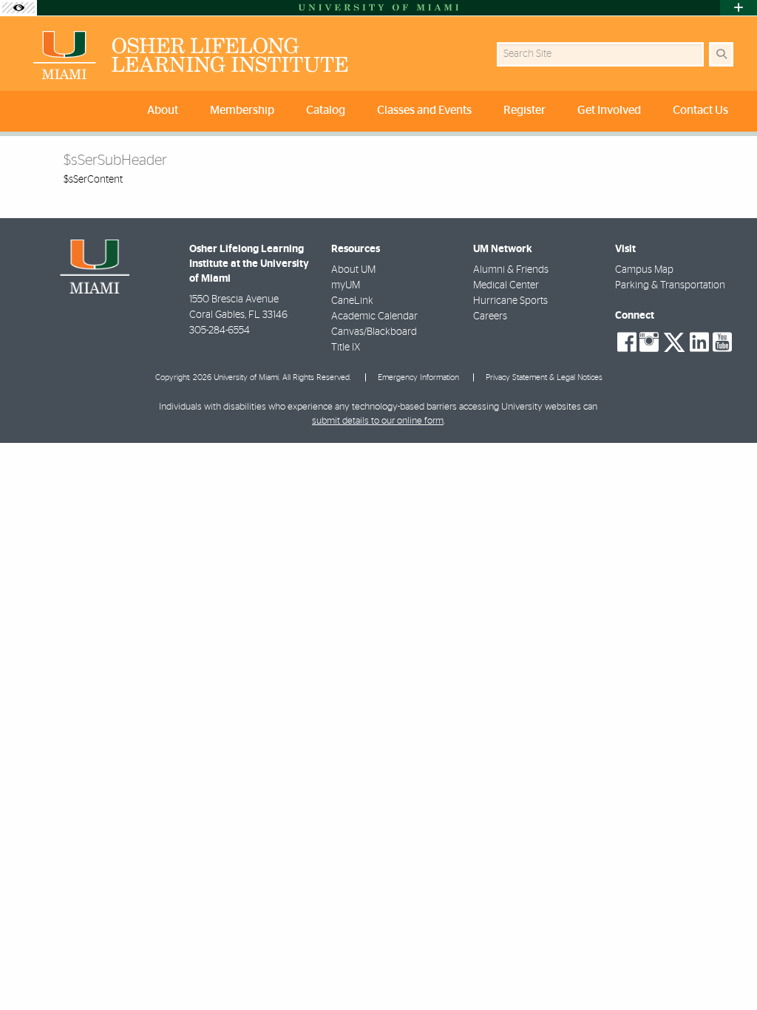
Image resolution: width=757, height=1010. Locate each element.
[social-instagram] (649, 342)
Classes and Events (424, 110)
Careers (490, 316)
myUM (345, 285)
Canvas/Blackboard (374, 332)
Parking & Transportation (670, 285)
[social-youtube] (722, 342)
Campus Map (644, 270)
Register (524, 110)
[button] (724, 968)
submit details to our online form (378, 421)
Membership (242, 110)
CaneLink (352, 301)
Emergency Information (418, 377)
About (162, 110)
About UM (353, 270)
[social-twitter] (674, 341)
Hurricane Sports (510, 301)
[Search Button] (721, 54)
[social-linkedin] (699, 342)
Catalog (325, 110)
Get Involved (609, 110)
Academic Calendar (374, 316)
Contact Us (700, 110)
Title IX (345, 347)
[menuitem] (165, 111)
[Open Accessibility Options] (18, 8)
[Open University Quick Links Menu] (738, 8)
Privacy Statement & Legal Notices (544, 377)
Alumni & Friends (511, 270)
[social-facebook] (627, 342)
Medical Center (506, 285)
